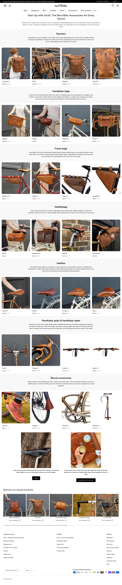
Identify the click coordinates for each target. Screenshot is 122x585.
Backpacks (35, 10)
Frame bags (107, 518)
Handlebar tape (84, 518)
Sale (94, 10)
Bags (25, 10)
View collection (13, 520)
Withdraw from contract (10, 548)
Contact (5, 551)
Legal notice (60, 544)
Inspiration (109, 557)
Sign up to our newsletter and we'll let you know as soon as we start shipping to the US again (29, 1)
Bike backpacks (14, 518)
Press (108, 564)
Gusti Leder (9, 579)
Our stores (109, 544)
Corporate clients (111, 561)
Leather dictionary (8, 557)
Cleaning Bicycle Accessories (86, 480)
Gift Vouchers (110, 541)
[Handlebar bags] (61, 505)
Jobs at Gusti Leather (112, 548)
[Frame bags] (107, 505)
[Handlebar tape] (84, 505)
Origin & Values (110, 554)
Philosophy (109, 538)
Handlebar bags (61, 518)
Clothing (53, 10)
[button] (5, 5)
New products (86, 10)
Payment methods (8, 541)
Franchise (109, 551)
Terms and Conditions (63, 548)
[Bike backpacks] (14, 505)
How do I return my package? (65, 538)
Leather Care (7, 554)
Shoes (62, 10)
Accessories (72, 10)
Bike (44, 10)
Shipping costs (7, 544)
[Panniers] (37, 505)
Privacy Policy (61, 551)
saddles (36, 478)
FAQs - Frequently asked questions (13, 538)
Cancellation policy (62, 541)
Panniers (38, 518)
